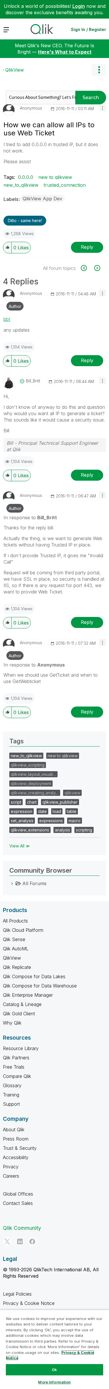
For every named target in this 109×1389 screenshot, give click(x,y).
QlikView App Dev (42, 198)
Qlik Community (22, 1228)
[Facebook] (32, 1241)
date (42, 811)
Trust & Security (20, 1148)
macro (75, 820)
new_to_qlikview (20, 185)
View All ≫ (19, 845)
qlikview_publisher (60, 802)
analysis (62, 829)
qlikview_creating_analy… (35, 792)
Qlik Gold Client (19, 1013)
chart (32, 802)
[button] (102, 107)
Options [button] (99, 70)
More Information (54, 1382)
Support (11, 1104)
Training (11, 1095)
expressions (51, 820)
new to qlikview (55, 177)
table (71, 811)
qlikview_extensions (30, 829)
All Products (15, 921)
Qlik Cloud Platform (23, 930)
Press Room (15, 1139)
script (16, 802)
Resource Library (21, 1048)
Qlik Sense (14, 939)
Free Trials (13, 1067)
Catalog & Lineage (22, 1004)
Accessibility (15, 1157)
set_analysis (22, 820)
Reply (87, 247)
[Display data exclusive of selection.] (87, 268)
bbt (6, 319)
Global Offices (18, 1194)
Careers (11, 1176)
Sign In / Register (88, 29)
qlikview (72, 792)
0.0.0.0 (25, 177)
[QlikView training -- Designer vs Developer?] (96, 268)
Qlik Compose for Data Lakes (34, 976)
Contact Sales (18, 1203)
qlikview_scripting (27, 764)
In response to (30, 517)
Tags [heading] (16, 741)
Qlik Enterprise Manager (28, 995)
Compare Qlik (17, 1076)
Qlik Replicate (17, 967)
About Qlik (13, 1129)
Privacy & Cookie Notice (29, 1303)
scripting (84, 829)
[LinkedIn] (19, 1241)
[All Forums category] (12, 883)
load (57, 811)
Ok (54, 1369)
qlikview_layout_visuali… (33, 774)
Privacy (11, 1167)
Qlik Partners (16, 1058)
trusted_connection (65, 185)
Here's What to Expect (65, 52)
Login (78, 6)
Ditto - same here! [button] (25, 220)
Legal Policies (17, 1294)
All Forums (34, 883)
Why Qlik (12, 1023)
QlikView (14, 70)
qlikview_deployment (31, 783)
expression (21, 811)
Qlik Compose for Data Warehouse (40, 986)
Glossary (12, 1085)
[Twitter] (7, 1241)
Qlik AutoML (15, 949)
